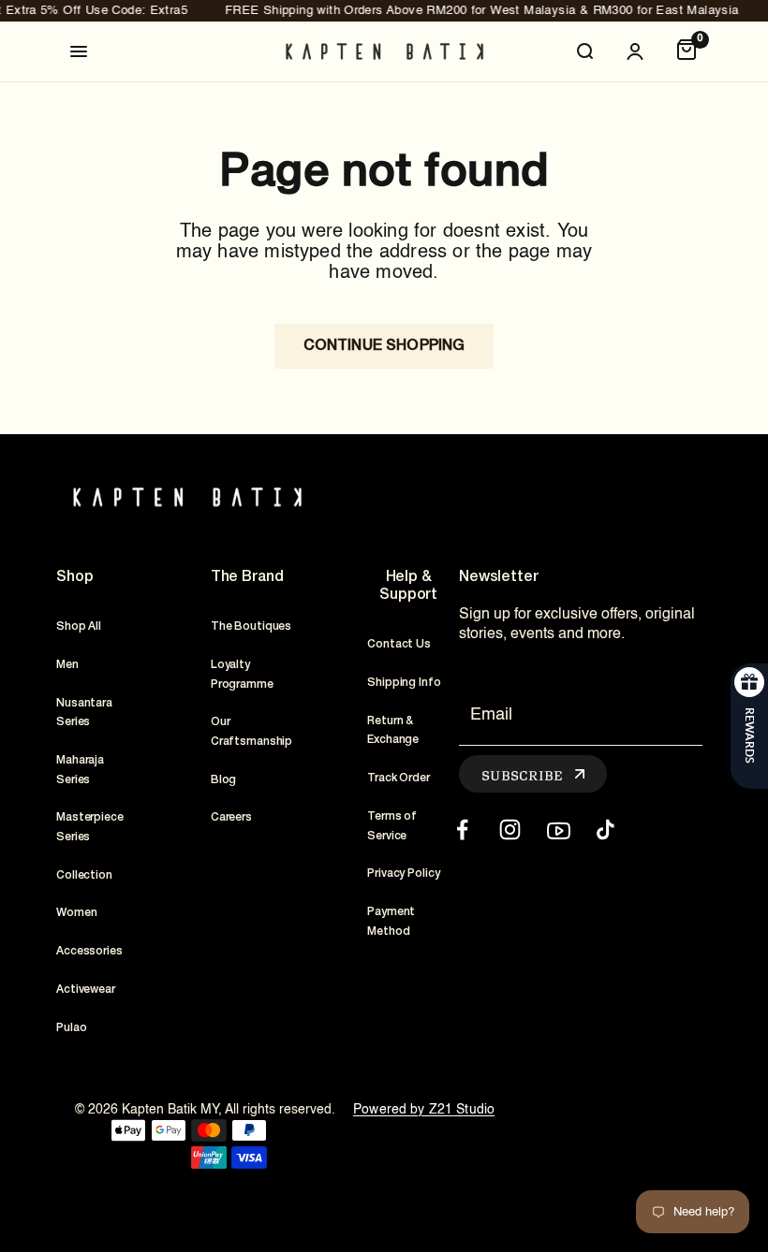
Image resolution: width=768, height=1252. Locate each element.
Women (76, 913)
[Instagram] (510, 829)
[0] (686, 51)
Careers (231, 817)
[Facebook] (462, 829)
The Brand (247, 577)
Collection (84, 875)
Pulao (71, 1028)
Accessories (89, 951)
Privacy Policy (403, 873)
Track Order (398, 778)
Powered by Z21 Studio (424, 1109)
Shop (74, 577)
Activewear (85, 989)
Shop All (78, 626)
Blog (224, 780)
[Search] (584, 51)
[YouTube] (557, 829)
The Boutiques (251, 626)
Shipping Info (403, 682)
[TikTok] (605, 829)
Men (67, 665)
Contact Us (399, 644)
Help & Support (408, 586)
